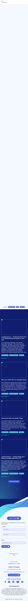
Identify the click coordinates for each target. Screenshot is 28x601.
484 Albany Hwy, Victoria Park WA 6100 (14, 572)
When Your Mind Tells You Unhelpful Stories (14, 379)
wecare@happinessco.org (14, 569)
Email (3, 540)
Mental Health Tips (14, 355)
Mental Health (11, 307)
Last (3, 536)
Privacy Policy (14, 561)
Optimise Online (18, 599)
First (3, 532)
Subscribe (5, 546)
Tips (17, 307)
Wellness (22, 307)
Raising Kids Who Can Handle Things (12, 418)
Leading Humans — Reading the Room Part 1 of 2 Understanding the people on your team (13, 338)
